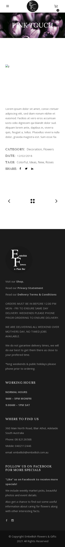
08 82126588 (23, 439)
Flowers (48, 149)
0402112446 (23, 446)
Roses (50, 162)
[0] (56, 6)
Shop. (20, 281)
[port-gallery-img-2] (32, 66)
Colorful (22, 162)
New (41, 162)
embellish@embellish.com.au (30, 452)
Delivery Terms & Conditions (37, 294)
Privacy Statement (30, 288)
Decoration (34, 149)
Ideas (32, 162)
